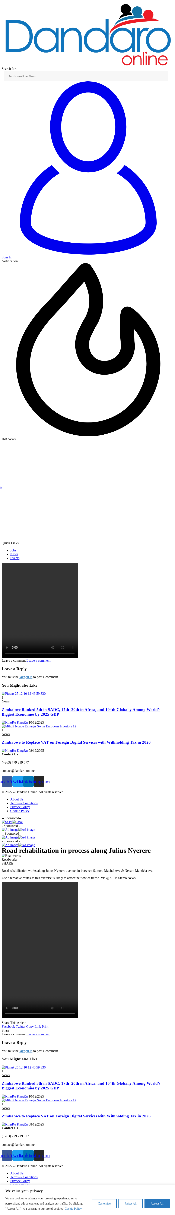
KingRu (22, 722)
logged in (25, 677)
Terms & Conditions (24, 803)
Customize (104, 1203)
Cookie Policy (73, 1208)
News (14, 554)
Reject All (131, 1203)
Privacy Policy (20, 807)
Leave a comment (38, 660)
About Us (16, 799)
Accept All (157, 1203)
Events (14, 558)
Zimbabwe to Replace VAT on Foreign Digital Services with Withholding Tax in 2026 (76, 742)
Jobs (13, 550)
